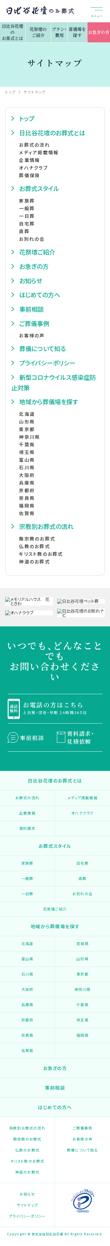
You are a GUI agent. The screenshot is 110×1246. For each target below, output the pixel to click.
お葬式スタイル (39, 188)
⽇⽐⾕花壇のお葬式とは (52, 132)
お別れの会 (32, 239)
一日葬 (27, 893)
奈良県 (27, 498)
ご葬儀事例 (34, 323)
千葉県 (27, 444)
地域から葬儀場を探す (48, 401)
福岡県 (27, 505)
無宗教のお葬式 (37, 538)
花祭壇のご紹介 (38, 32)
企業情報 (29, 160)
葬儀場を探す (77, 32)
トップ (26, 118)
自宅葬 (82, 863)
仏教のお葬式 (34, 546)
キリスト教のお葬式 (41, 554)
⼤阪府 (27, 475)
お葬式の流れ (34, 144)
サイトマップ (27, 1205)
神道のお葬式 (34, 561)
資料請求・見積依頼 (80, 737)
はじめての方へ (39, 294)
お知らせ (30, 280)
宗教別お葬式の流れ (46, 526)
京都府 (27, 490)
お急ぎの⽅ (34, 266)
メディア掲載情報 (39, 152)
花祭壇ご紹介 (37, 251)
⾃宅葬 (27, 223)
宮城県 (82, 943)
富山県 (27, 459)
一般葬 (27, 878)
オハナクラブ (33, 167)
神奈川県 (29, 437)
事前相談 (31, 309)
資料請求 (27, 828)
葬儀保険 (29, 175)
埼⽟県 (27, 452)
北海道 (27, 414)
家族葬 (27, 200)
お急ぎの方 (98, 32)
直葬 (24, 231)
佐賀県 (27, 513)
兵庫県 (27, 482)
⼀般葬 (27, 208)
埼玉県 (82, 1019)
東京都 (27, 429)
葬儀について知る (42, 348)
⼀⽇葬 (27, 216)
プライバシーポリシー (47, 362)
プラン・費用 (59, 32)
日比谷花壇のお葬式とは (12, 32)
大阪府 (27, 989)
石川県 (27, 467)
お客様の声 (32, 335)
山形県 (82, 958)
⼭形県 (27, 421)
